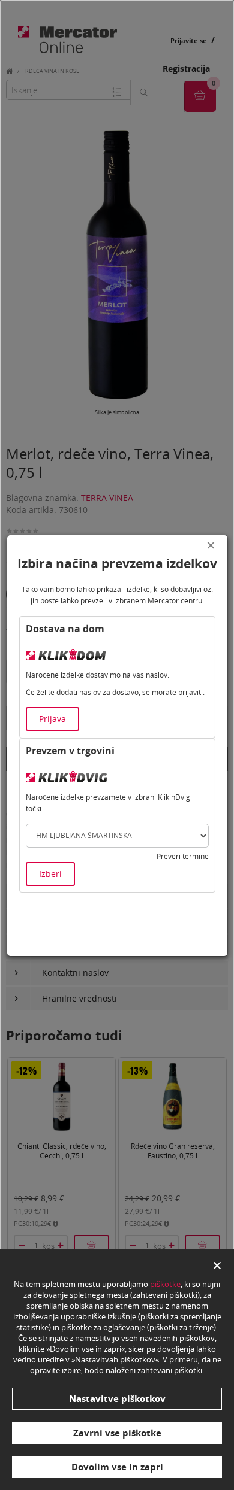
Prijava (52, 718)
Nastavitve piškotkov (117, 1398)
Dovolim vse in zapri (117, 1467)
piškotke (165, 1284)
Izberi (50, 873)
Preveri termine (183, 856)
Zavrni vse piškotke (117, 1433)
